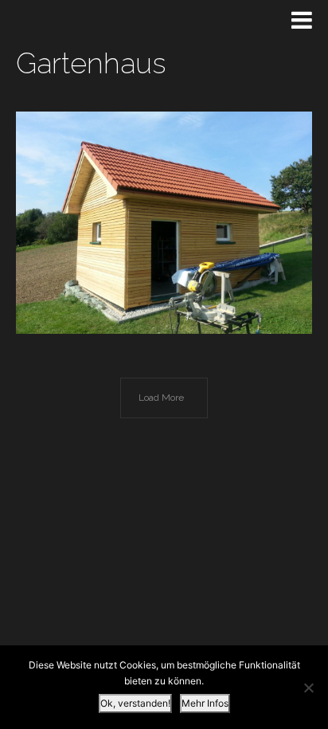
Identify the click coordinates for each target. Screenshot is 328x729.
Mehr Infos (205, 703)
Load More (161, 397)
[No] (308, 688)
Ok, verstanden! (135, 703)
